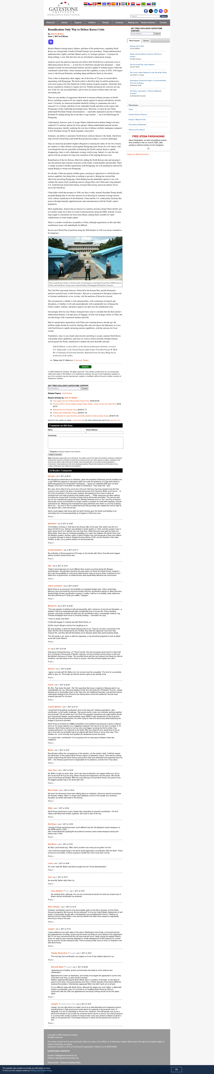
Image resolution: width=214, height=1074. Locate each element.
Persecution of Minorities (137, 124)
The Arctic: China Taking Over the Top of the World (148, 72)
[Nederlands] (133, 4)
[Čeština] (90, 4)
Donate (106, 22)
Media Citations (148, 22)
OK (176, 1069)
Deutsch (99, 6)
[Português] (143, 4)
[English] (109, 4)
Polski (138, 6)
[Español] (114, 4)
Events (64, 22)
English (109, 6)
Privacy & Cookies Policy (70, 1062)
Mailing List (133, 22)
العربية (85, 6)
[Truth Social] (50, 44)
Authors (91, 22)
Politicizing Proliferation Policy (65, 412)
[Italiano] (128, 4)
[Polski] (138, 4)
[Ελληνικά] (104, 4)
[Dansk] (95, 4)
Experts (78, 22)
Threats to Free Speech (137, 129)
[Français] (118, 4)
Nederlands (133, 6)
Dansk (94, 6)
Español (114, 6)
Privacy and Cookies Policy (41, 1070)
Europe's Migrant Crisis (137, 119)
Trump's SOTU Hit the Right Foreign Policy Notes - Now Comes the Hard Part (84, 404)
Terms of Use (53, 1062)
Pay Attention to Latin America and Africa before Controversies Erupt (80, 415)
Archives (119, 22)
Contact (163, 22)
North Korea (67, 393)
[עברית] (123, 4)
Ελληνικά (104, 6)
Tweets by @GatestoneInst (138, 154)
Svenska (153, 6)
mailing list (115, 420)
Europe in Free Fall (137, 46)
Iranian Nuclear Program (138, 114)
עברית (123, 6)
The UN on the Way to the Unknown (142, 64)
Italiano (127, 6)
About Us (51, 22)
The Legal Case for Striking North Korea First (71, 400)
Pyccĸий (149, 6)
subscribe (77, 420)
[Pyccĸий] (149, 4)
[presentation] (134, 41)
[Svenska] (154, 4)
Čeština (90, 6)
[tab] (134, 41)
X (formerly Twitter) (81, 360)
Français (118, 6)
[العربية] (86, 4)
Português (143, 6)
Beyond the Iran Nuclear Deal (65, 409)
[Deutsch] (99, 4)
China (131, 109)
